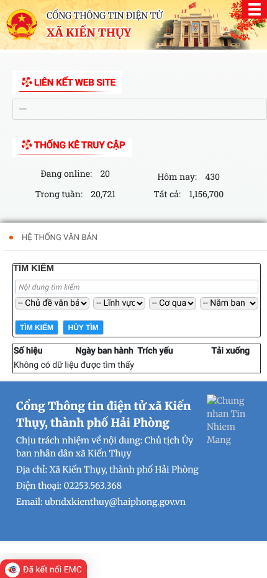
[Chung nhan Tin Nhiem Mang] (230, 419)
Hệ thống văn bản (59, 237)
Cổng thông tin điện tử (105, 15)
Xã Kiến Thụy (89, 33)
